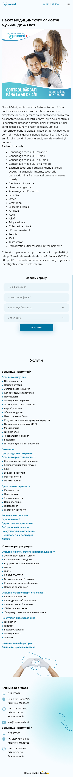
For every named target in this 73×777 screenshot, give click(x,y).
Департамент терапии (14, 486)
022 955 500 (52, 4)
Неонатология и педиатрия (17, 535)
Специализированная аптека (18, 647)
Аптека (6, 539)
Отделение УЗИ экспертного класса (22, 592)
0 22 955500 (14, 733)
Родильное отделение (15, 515)
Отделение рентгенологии (17, 457)
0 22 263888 (14, 693)
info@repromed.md (18, 722)
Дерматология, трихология (17, 523)
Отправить (36, 327)
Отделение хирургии (14, 377)
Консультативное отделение (18, 531)
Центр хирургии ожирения (17, 453)
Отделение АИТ (11, 519)
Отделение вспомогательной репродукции (27, 551)
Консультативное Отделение (18, 618)
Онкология (8, 449)
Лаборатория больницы (15, 527)
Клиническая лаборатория (17, 643)
